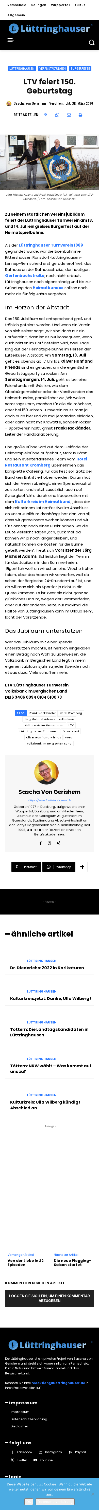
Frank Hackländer (42, 713)
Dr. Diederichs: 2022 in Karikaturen (47, 968)
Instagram (53, 1452)
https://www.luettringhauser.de (49, 800)
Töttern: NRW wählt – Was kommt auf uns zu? (50, 1068)
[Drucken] (80, 115)
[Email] (69, 115)
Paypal (80, 1452)
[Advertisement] (49, 1178)
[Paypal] (70, 1452)
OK (28, 1502)
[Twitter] (12, 1460)
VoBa (68, 737)
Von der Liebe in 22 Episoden (26, 1263)
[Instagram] (50, 842)
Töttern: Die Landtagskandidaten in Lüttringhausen (49, 1032)
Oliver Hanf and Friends (43, 737)
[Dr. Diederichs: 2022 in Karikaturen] (14, 956)
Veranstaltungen (52, 68)
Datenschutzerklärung (55, 1502)
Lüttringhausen (21, 68)
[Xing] (58, 842)
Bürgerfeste (80, 68)
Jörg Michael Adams (39, 719)
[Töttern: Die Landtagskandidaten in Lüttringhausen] (14, 1018)
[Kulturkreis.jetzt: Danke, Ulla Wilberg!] (14, 987)
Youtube (46, 1460)
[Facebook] (41, 842)
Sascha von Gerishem (30, 103)
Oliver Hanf (71, 731)
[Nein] (92, 1494)
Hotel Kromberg (71, 713)
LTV (71, 725)
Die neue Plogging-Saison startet (72, 1263)
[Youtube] (35, 1460)
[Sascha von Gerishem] (9, 103)
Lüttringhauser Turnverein (39, 731)
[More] (82, 867)
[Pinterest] (45, 115)
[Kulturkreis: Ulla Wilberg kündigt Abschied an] (14, 1091)
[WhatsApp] (57, 115)
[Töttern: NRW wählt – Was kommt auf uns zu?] (14, 1054)
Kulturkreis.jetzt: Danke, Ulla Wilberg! (50, 998)
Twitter (22, 1460)
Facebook (24, 1452)
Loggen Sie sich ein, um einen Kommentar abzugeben (49, 1298)
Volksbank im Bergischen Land (49, 743)
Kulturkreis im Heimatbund (45, 725)
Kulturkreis (66, 719)
